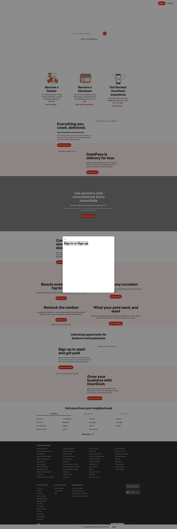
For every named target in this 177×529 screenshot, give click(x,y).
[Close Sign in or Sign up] (65, 239)
